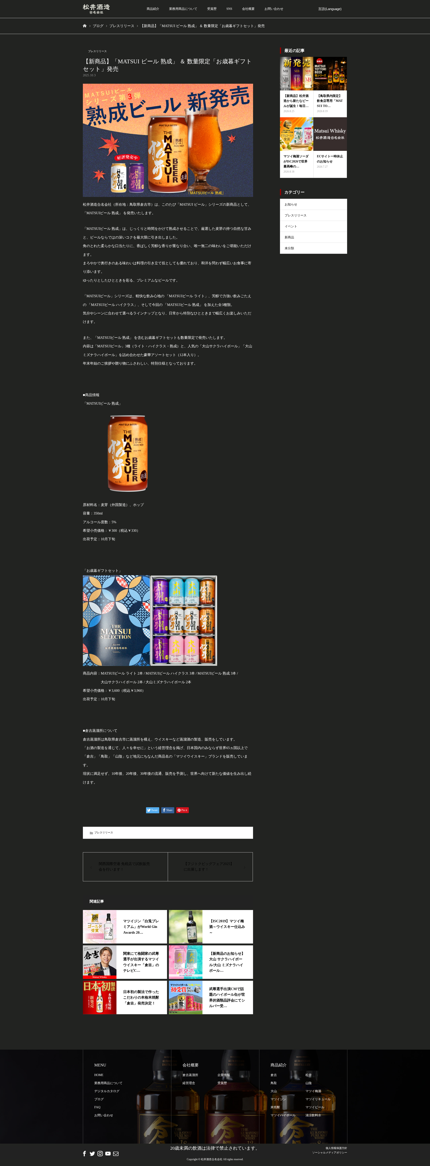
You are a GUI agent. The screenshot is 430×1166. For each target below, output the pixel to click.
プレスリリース (97, 51)
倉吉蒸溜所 (190, 1075)
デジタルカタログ (106, 1091)
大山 (274, 1091)
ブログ (99, 1099)
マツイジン (278, 1099)
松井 (308, 1075)
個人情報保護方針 (336, 1148)
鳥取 (274, 1083)
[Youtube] (108, 1153)
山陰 (308, 1083)
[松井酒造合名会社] (96, 9)
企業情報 (223, 1075)
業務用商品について (183, 9)
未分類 (289, 248)
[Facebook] (84, 1153)
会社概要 (248, 9)
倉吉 (274, 1075)
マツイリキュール (318, 1099)
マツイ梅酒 (313, 1091)
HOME (98, 1075)
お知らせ (291, 204)
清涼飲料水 (313, 1115)
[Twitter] (92, 1153)
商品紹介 (153, 9)
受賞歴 (212, 9)
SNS (229, 9)
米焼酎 (275, 1107)
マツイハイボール (283, 1115)
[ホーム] (85, 26)
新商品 (289, 237)
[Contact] (116, 1153)
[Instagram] (100, 1153)
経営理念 (189, 1083)
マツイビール (314, 1107)
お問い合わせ (273, 9)
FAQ (97, 1107)
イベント (291, 226)
